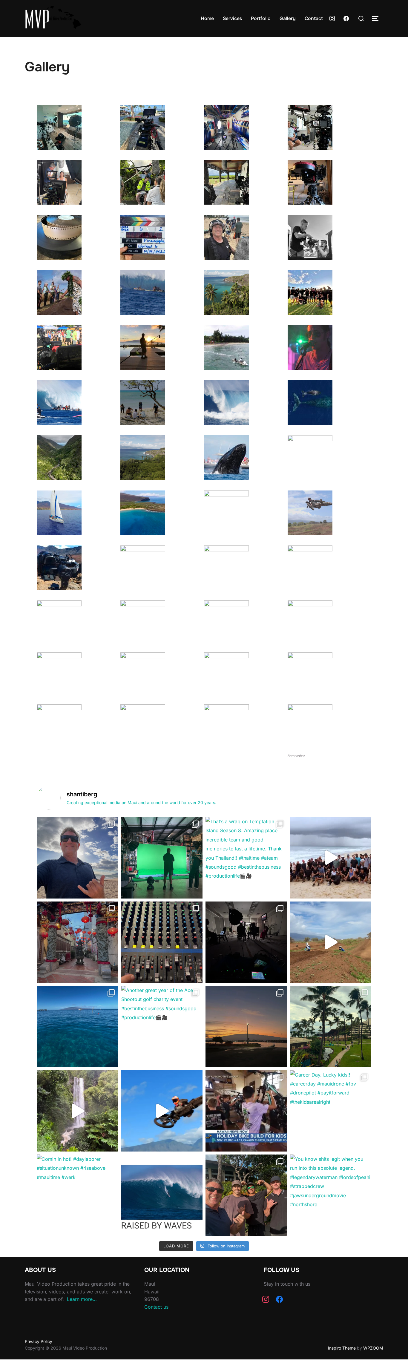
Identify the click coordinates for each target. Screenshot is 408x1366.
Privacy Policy (38, 1341)
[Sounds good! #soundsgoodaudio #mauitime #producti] (246, 1026)
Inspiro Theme (342, 1347)
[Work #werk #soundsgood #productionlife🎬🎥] (246, 942)
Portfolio (261, 18)
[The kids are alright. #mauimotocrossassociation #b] (331, 942)
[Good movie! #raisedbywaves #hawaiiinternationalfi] (162, 1195)
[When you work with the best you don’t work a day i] (331, 858)
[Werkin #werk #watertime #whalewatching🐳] (77, 1026)
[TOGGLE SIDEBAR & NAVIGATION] (377, 18)
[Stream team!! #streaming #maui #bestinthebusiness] (246, 1195)
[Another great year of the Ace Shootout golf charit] (162, 1026)
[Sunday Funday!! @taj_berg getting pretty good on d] (162, 1111)
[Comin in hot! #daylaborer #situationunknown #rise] (77, 1195)
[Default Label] (346, 18)
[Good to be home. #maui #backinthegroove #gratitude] (162, 858)
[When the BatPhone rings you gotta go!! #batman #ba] (331, 1026)
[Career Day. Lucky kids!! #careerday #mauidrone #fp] (331, 1111)
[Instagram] (332, 18)
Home (207, 18)
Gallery (288, 18)
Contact (314, 18)
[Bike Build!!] (246, 1111)
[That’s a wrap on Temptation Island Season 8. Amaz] (246, 858)
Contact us (156, 1307)
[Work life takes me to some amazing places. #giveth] (77, 942)
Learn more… (82, 1299)
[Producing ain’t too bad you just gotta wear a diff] (77, 858)
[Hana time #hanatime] (77, 1111)
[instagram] (266, 1299)
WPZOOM (373, 1347)
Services (232, 18)
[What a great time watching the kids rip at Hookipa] (162, 942)
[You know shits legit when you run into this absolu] (331, 1195)
